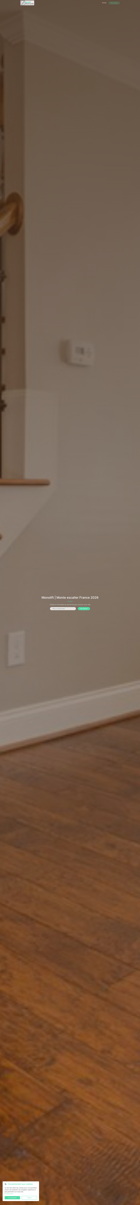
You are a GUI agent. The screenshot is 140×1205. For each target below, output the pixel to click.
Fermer (29, 1198)
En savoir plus (9, 1193)
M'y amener (84, 608)
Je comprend (12, 1198)
